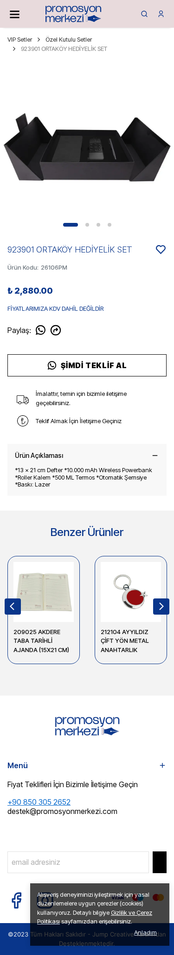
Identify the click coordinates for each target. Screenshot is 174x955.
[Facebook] (16, 900)
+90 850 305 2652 (39, 802)
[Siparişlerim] (161, 14)
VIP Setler (19, 39)
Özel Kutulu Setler (68, 39)
